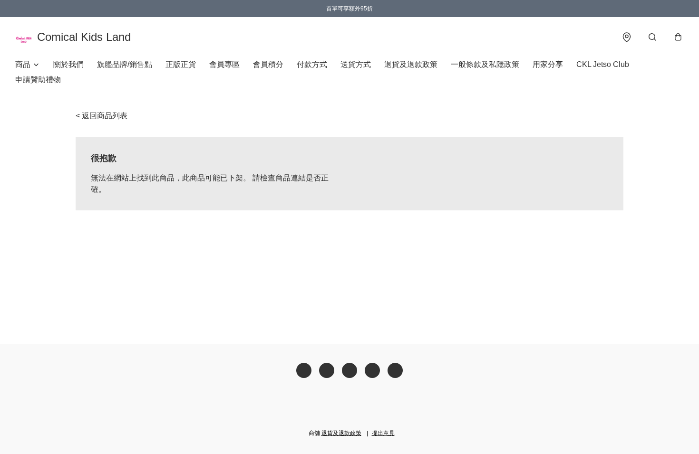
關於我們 (68, 64)
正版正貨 (180, 64)
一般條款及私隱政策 (485, 64)
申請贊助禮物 (38, 80)
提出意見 (383, 433)
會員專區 (224, 64)
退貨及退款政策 (410, 64)
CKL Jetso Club (602, 64)
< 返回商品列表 (101, 116)
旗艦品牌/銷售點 (124, 64)
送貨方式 (355, 64)
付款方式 (312, 64)
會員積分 (268, 64)
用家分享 (548, 64)
